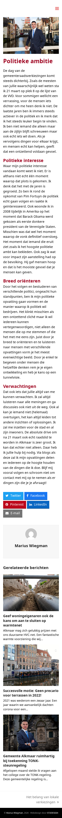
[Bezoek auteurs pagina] (31, 534)
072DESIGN (52, 812)
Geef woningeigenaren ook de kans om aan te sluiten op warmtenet (28, 620)
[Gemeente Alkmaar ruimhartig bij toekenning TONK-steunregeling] (31, 732)
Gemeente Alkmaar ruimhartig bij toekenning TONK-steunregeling (29, 760)
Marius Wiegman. (14, 812)
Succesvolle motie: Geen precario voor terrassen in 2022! (31, 693)
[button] (57, 8)
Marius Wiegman (31, 545)
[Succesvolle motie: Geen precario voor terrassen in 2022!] (31, 665)
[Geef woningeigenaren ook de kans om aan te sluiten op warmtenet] (31, 592)
